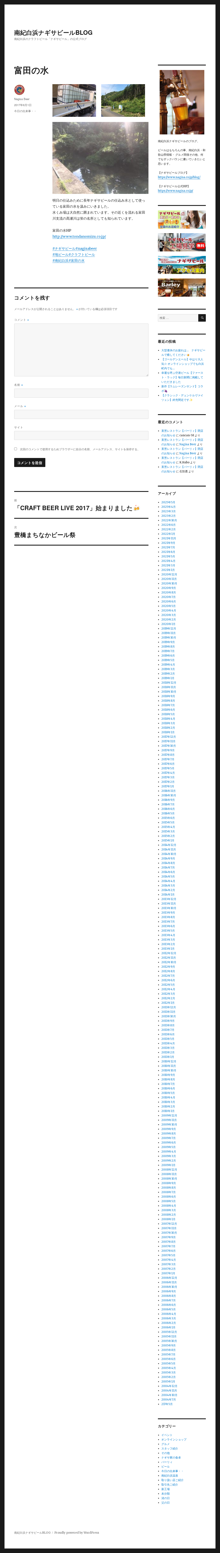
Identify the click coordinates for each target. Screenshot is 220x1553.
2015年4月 (168, 827)
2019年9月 (168, 642)
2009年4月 (168, 1151)
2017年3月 (168, 777)
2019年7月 (168, 651)
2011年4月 (168, 1043)
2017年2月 (168, 782)
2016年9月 (168, 800)
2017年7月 (167, 759)
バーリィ (167, 1462)
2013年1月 (168, 949)
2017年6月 (168, 764)
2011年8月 (168, 1025)
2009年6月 (168, 1142)
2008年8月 (168, 1187)
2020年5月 (168, 606)
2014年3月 (168, 885)
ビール (165, 1466)
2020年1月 (168, 624)
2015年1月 (167, 840)
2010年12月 (168, 1061)
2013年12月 (168, 899)
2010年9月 (168, 1075)
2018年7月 (168, 705)
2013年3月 (168, 940)
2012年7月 (168, 976)
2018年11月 (168, 687)
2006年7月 (168, 1300)
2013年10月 (168, 908)
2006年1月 (168, 1327)
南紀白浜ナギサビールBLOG (53, 32)
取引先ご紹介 (169, 1484)
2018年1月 (168, 732)
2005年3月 (168, 1372)
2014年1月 (168, 894)
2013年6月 (168, 926)
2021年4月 (168, 561)
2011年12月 (168, 1007)
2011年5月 (167, 1039)
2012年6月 (168, 980)
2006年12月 (169, 1278)
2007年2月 (168, 1269)
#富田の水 (77, 260)
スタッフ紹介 (169, 1448)
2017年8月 (168, 755)
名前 (18, 385)
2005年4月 (168, 1368)
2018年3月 (168, 723)
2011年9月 (168, 1021)
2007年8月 (168, 1242)
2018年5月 (168, 714)
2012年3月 (168, 994)
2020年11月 (169, 579)
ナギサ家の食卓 (171, 1457)
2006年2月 (168, 1323)
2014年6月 (168, 872)
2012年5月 (168, 985)
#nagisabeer (86, 248)
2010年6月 (168, 1088)
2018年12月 (168, 682)
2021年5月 (168, 556)
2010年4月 (168, 1097)
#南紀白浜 (60, 260)
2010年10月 (168, 1070)
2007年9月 (168, 1237)
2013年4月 (168, 935)
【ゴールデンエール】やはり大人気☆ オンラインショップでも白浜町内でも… (182, 363)
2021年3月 (168, 565)
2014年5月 (168, 876)
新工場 (165, 1489)
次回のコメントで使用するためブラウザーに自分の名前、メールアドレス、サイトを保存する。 (80, 449)
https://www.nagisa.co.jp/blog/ (179, 177)
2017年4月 (168, 773)
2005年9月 (168, 1345)
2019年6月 (168, 655)
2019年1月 (167, 678)
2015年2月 (168, 836)
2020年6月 (168, 601)
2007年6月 (168, 1251)
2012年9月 (168, 967)
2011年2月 (168, 1052)
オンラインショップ (173, 1439)
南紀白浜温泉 (169, 1475)
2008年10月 (169, 1178)
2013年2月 (168, 944)
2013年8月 (168, 917)
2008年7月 (168, 1192)
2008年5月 (168, 1201)
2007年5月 (168, 1255)
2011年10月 (168, 1016)
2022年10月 (169, 520)
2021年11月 (168, 538)
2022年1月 (168, 534)
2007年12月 (169, 1224)
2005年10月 (169, 1341)
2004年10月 (169, 1395)
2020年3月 (168, 615)
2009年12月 (169, 1115)
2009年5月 (168, 1147)
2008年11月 (169, 1174)
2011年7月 (167, 1030)
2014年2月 (168, 890)
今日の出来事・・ (25, 111)
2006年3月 (168, 1318)
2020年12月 (169, 574)
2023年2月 (168, 516)
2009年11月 (169, 1120)
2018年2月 (168, 728)
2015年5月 (168, 822)
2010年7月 (168, 1084)
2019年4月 (168, 664)
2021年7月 (168, 547)
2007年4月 (168, 1260)
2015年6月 (168, 818)
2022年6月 (168, 525)
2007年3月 (168, 1264)
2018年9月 (168, 696)
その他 (165, 1453)
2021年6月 (168, 552)
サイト (18, 427)
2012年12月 (168, 953)
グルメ (165, 1444)
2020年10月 (169, 583)
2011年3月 (168, 1048)
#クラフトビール (82, 254)
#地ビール (60, 254)
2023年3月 (168, 511)
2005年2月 (168, 1377)
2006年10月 (169, 1287)
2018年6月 (168, 710)
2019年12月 (168, 628)
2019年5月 (168, 660)
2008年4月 (168, 1206)
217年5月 (167, 1404)
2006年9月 (168, 1291)
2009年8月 (168, 1133)
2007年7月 (168, 1246)
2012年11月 (168, 958)
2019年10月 (168, 637)
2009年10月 (169, 1124)
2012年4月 (168, 989)
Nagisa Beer (21, 99)
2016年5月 (168, 813)
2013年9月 (168, 912)
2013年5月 (168, 930)
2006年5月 (168, 1309)
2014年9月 (168, 858)
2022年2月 (168, 529)
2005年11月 (169, 1336)
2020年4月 (168, 610)
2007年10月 (169, 1233)
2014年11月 (168, 849)
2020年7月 (168, 597)
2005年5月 (168, 1363)
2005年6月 (168, 1359)
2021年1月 (168, 570)
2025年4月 (168, 507)
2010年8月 (168, 1079)
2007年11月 (169, 1228)
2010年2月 (168, 1106)
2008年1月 (168, 1219)
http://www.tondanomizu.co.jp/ (79, 236)
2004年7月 (168, 1399)
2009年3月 (168, 1156)
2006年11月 (169, 1282)
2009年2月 (168, 1160)
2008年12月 (169, 1169)
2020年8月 (168, 592)
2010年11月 (168, 1066)
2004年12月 (169, 1386)
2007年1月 (168, 1273)
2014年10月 (168, 854)
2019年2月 (168, 673)
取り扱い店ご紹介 (172, 1480)
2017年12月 (168, 737)
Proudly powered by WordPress (76, 1533)
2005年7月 (168, 1354)
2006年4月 (168, 1314)
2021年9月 (168, 543)
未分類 (165, 1493)
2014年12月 (168, 845)
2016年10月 (168, 795)
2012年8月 (168, 971)
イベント (167, 1435)
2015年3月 (168, 831)
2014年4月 (168, 881)
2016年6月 (168, 809)
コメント (21, 320)
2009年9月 (168, 1129)
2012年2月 (168, 998)
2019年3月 (168, 669)
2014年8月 (168, 863)
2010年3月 (168, 1102)
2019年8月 (168, 646)
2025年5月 (168, 502)
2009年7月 (168, 1138)
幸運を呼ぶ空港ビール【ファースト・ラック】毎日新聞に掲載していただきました (182, 377)
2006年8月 (168, 1296)
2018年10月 (168, 692)
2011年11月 (168, 1012)
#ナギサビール (63, 248)
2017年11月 (168, 741)
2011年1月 (167, 1057)
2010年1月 (168, 1111)
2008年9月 (168, 1183)
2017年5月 (167, 768)
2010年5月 (168, 1093)
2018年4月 (168, 719)
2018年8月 (168, 701)
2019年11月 (168, 633)
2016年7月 (168, 804)
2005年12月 (169, 1332)
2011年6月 (168, 1034)
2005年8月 (168, 1350)
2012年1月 (168, 1003)
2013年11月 (168, 903)
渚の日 (165, 1498)
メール (20, 406)
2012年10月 (168, 962)
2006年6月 (168, 1305)
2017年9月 (168, 750)
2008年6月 (168, 1197)
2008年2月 (168, 1215)
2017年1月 (167, 786)
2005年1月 (168, 1381)
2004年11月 (169, 1390)
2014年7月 (168, 867)
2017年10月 (168, 746)
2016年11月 (168, 791)
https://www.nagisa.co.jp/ (175, 191)
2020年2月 (168, 619)
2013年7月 (168, 921)
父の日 (165, 1502)
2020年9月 (168, 588)
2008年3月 (168, 1210)
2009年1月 (168, 1165)
